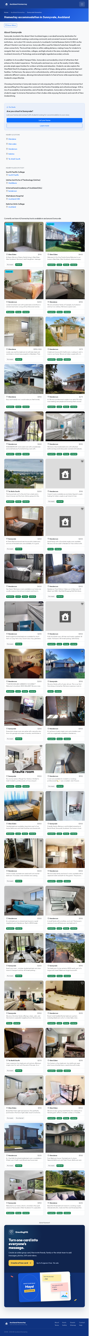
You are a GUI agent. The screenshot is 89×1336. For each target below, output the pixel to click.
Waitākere (12, 183)
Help (80, 1325)
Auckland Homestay (18, 12)
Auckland (12, 207)
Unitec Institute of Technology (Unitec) (23, 180)
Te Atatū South (14, 159)
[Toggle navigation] (82, 4)
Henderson (12, 149)
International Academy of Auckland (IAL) (24, 188)
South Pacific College (15, 172)
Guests (72, 1322)
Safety (64, 1325)
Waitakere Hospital (14, 196)
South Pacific (13, 175)
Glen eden (12, 144)
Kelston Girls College (15, 204)
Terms (57, 1325)
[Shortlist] (41, 224)
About (57, 1322)
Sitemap (73, 1325)
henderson (12, 191)
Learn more (44, 125)
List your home (44, 120)
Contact (82, 1322)
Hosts (64, 1322)
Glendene (12, 139)
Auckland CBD (14, 199)
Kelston (11, 154)
